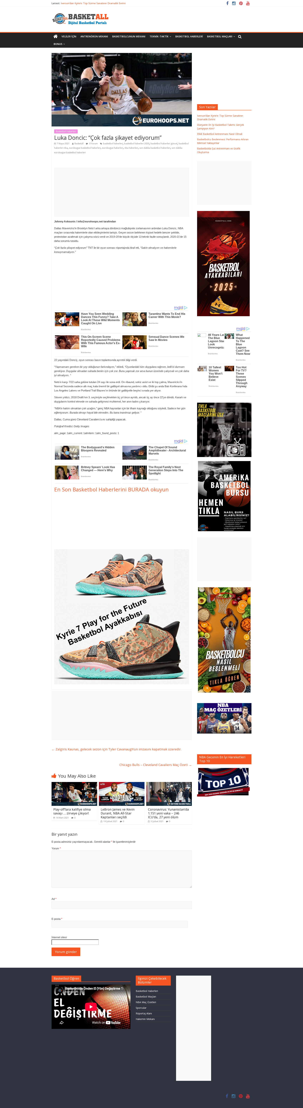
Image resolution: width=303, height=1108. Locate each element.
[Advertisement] (121, 192)
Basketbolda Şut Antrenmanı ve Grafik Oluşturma (89, 3)
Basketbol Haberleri (189, 36)
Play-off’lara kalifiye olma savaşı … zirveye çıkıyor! (72, 811)
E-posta (57, 918)
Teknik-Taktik (159, 36)
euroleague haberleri (112, 147)
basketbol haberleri (113, 143)
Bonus (58, 44)
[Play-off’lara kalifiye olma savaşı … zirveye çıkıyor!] (74, 784)
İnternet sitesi (59, 937)
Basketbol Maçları (219, 36)
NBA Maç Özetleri (146, 1002)
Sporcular (141, 1007)
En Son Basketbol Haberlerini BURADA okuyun (111, 489)
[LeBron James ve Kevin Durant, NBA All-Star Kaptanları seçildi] (121, 784)
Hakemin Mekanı (145, 1019)
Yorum (56, 848)
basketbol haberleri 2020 (136, 143)
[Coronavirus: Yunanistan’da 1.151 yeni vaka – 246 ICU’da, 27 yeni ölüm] (169, 784)
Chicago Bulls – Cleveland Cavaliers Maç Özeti (155, 765)
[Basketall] (83, 12)
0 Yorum (93, 143)
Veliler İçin (69, 36)
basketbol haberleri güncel (164, 143)
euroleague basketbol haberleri (85, 147)
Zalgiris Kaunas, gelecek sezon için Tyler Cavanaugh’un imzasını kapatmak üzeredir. (116, 749)
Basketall (79, 143)
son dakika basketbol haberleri (154, 147)
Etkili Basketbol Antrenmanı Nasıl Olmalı (219, 134)
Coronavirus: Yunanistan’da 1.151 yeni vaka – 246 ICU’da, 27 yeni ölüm (168, 813)
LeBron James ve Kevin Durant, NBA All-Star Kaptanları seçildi (117, 813)
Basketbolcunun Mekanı (128, 36)
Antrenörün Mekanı (94, 36)
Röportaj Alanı (144, 1013)
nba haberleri (131, 147)
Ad (54, 898)
